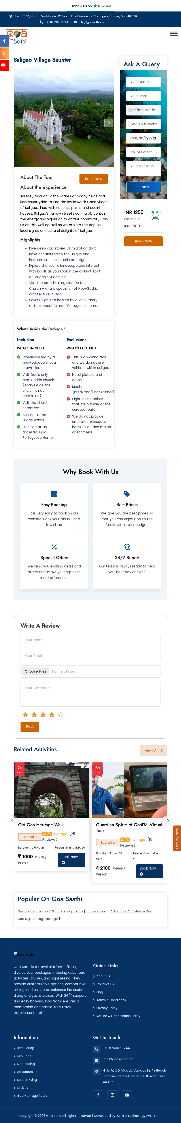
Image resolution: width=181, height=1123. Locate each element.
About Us (103, 976)
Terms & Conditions (111, 1000)
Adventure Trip (28, 1072)
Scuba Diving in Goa (67, 911)
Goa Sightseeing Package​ (38, 919)
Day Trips (24, 1056)
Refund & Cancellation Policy (118, 1016)
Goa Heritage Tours (32, 1095)
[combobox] (135, 110)
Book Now (93, 178)
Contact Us (105, 984)
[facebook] (98, 1095)
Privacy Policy (106, 1008)
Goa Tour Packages (33, 911)
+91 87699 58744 (56, 22)
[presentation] (19, 123)
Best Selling (25, 1048)
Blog (99, 992)
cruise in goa (96, 911)
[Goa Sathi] (24, 954)
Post (30, 726)
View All (151, 750)
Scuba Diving (27, 1080)
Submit (144, 186)
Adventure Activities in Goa (131, 911)
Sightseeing (26, 1064)
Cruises (22, 1087)
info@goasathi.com (92, 22)
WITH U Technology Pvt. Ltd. (137, 1116)
